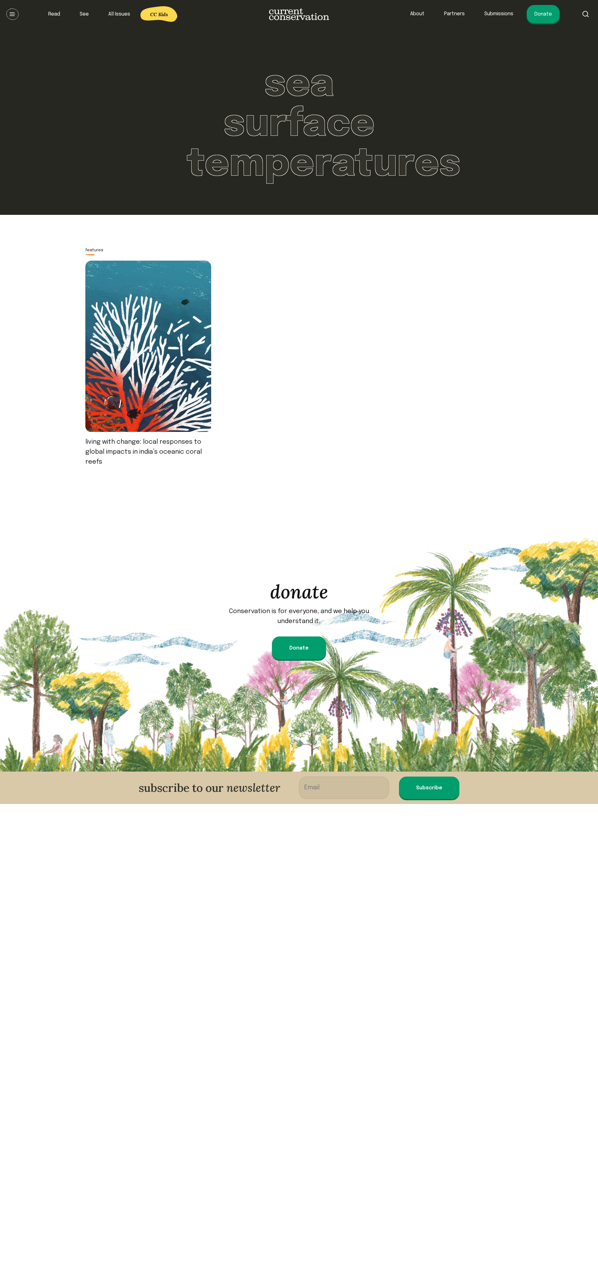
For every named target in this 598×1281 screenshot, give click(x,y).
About (417, 14)
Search (585, 14)
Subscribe (429, 788)
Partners (454, 14)
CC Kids (159, 14)
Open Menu (12, 14)
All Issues (119, 14)
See (84, 14)
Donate (543, 14)
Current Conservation (299, 14)
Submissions (498, 14)
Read (54, 14)
